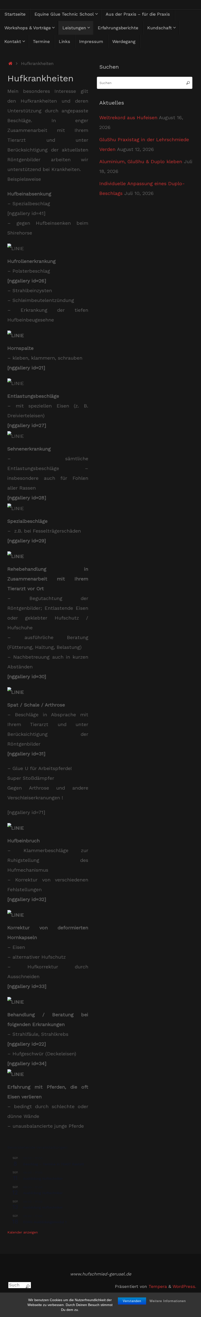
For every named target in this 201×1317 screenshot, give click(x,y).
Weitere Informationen (168, 1301)
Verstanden (132, 1301)
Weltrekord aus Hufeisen (128, 117)
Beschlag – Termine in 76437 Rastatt (53, 1164)
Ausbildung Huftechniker (43, 1178)
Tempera (158, 1286)
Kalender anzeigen (22, 1232)
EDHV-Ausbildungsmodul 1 (44, 1222)
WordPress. (184, 1286)
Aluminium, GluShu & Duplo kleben (140, 161)
